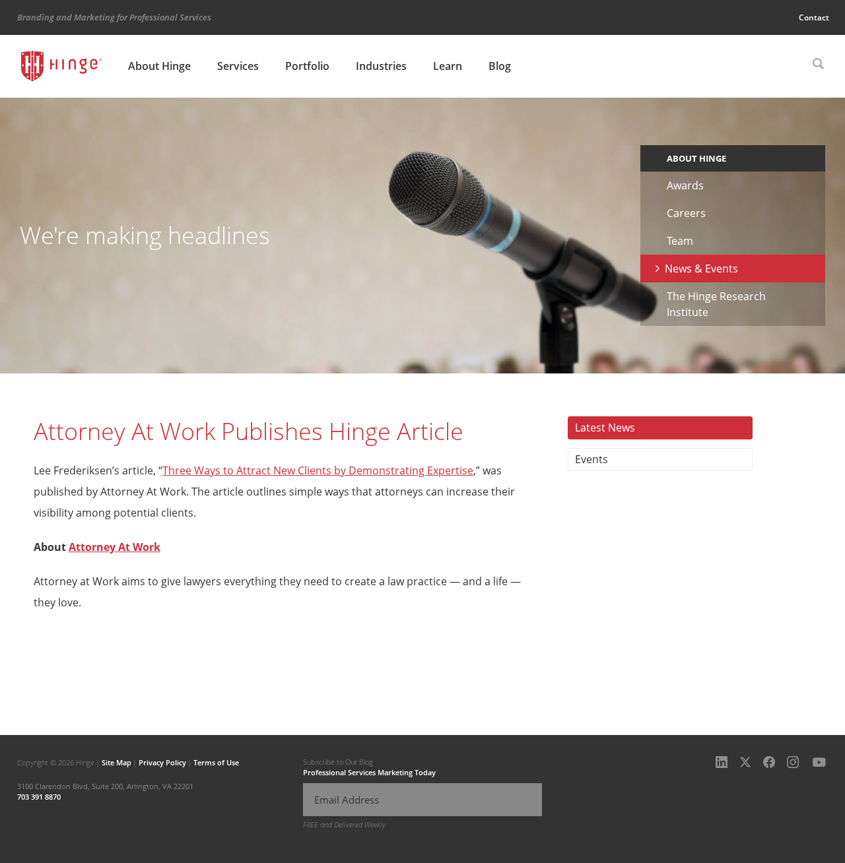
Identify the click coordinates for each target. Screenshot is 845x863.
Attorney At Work (114, 547)
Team (680, 241)
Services (238, 66)
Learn (447, 66)
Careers (686, 213)
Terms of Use (216, 762)
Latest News (605, 427)
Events (591, 459)
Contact (814, 17)
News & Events (701, 268)
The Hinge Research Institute (716, 304)
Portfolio (307, 66)
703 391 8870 (39, 797)
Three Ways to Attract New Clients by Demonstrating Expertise (317, 470)
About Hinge (159, 66)
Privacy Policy (162, 762)
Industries (381, 66)
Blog (500, 66)
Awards (685, 185)
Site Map (116, 762)
